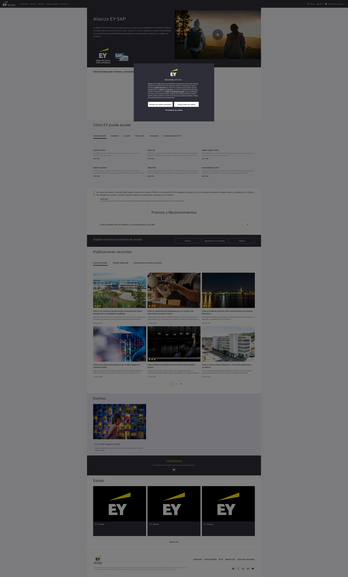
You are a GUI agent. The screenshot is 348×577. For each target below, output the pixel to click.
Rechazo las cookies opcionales (160, 104)
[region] (174, 92)
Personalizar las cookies (174, 110)
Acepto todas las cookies (186, 104)
